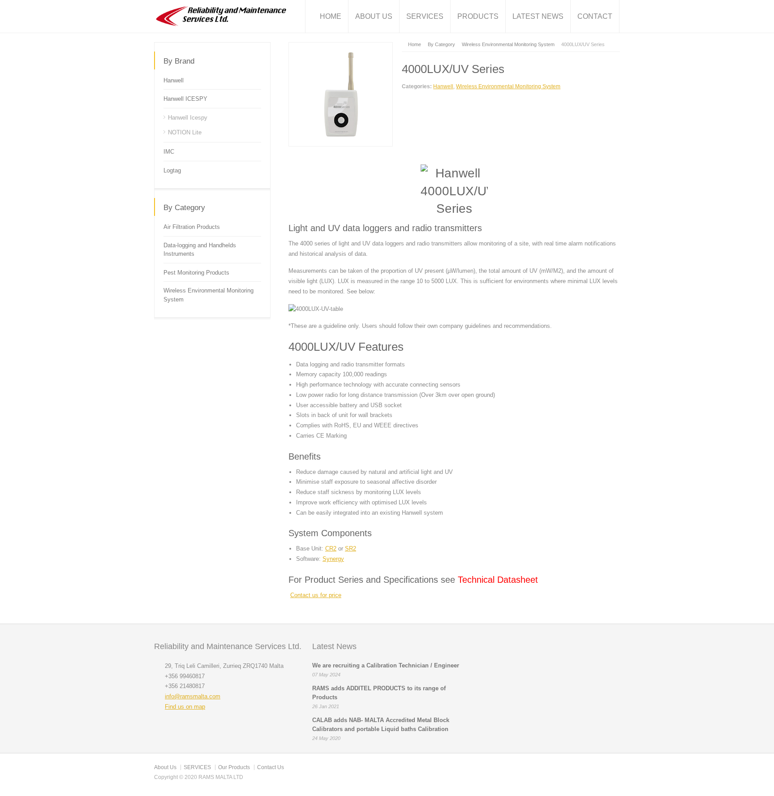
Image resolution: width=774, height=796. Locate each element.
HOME (330, 16)
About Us (165, 767)
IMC (168, 151)
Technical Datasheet (496, 580)
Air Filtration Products (191, 227)
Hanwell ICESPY (185, 98)
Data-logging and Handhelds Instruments (199, 250)
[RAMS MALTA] (221, 16)
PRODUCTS (478, 16)
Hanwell (443, 86)
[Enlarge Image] (341, 47)
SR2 (350, 548)
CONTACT (594, 16)
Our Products (234, 767)
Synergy (333, 558)
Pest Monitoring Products (196, 272)
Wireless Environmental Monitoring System (508, 86)
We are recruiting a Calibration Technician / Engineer (385, 665)
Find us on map (185, 706)
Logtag (172, 170)
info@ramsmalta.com (192, 696)
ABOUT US (373, 16)
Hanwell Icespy (187, 117)
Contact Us (270, 767)
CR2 (330, 548)
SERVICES (424, 16)
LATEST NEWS (537, 16)
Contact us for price (315, 595)
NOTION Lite (185, 132)
